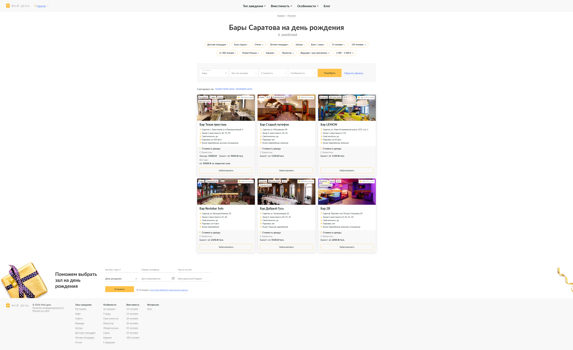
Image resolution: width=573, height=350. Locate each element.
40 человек (132, 328)
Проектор (286, 53)
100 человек (133, 337)
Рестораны (80, 308)
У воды (107, 313)
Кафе (78, 313)
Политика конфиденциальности (48, 308)
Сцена (106, 332)
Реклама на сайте (41, 311)
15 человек (337, 44)
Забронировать (226, 170)
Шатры (299, 44)
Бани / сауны (317, 44)
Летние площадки (279, 44)
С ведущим (109, 342)
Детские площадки (216, 44)
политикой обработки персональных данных (169, 290)
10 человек (132, 308)
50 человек (132, 332)
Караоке (270, 53)
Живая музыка (110, 328)
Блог (327, 6)
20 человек (132, 318)
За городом (109, 308)
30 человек (132, 323)
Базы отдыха (240, 44)
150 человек (357, 44)
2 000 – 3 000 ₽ (343, 53)
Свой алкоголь (111, 318)
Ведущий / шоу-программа (314, 53)
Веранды (79, 323)
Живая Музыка (249, 53)
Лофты (79, 318)
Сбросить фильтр (353, 73)
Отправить (119, 289)
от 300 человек (226, 53)
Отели (258, 44)
